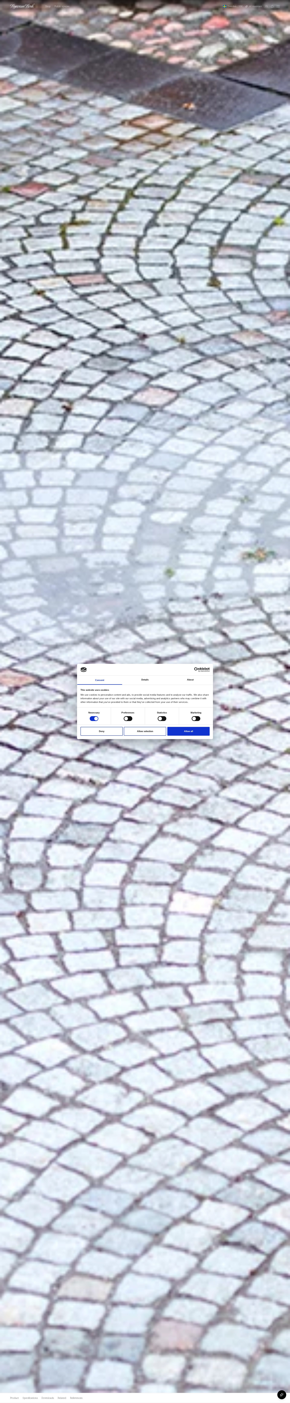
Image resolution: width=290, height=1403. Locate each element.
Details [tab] (145, 679)
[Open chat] (281, 1394)
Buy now (272, 1398)
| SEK (235, 6)
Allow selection (145, 731)
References (76, 1397)
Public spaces (62, 6)
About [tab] (190, 679)
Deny (101, 731)
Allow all (188, 731)
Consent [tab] (99, 680)
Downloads (48, 1397)
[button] (265, 6)
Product (14, 1397)
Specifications (30, 1397)
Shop (48, 6)
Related (62, 1397)
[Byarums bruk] (22, 6)
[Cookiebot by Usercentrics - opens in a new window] (196, 669)
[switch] (128, 718)
